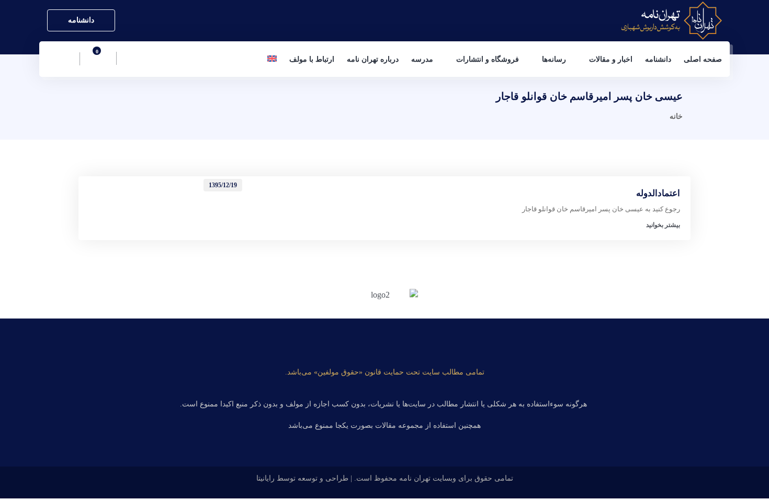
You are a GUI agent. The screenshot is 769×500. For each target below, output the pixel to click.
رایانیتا (265, 478)
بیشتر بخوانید (663, 225)
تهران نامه (415, 478)
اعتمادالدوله (658, 193)
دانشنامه (81, 20)
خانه (676, 116)
